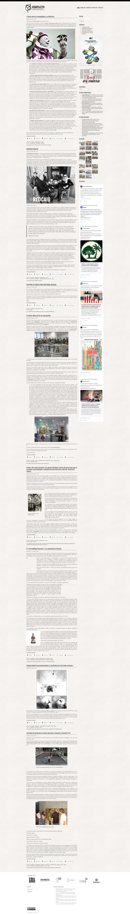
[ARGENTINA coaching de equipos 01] (82, 176)
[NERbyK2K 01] (88, 160)
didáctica (42, 143)
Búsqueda (82, 21)
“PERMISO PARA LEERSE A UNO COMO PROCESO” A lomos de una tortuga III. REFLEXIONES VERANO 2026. (92, 96)
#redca (67, 737)
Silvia (57, 742)
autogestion (37, 864)
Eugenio (32, 742)
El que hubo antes (49, 327)
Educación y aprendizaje (87, 28)
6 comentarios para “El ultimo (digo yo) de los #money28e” (37, 463)
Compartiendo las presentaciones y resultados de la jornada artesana (49, 666)
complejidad (32, 143)
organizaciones (37, 141)
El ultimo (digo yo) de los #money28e (38, 316)
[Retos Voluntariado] (82, 148)
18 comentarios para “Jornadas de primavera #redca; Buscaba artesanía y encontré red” (43, 867)
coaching (37, 658)
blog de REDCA (37, 21)
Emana (46, 23)
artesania (33, 308)
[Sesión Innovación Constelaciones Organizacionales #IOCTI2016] (82, 153)
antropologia (32, 659)
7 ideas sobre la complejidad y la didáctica (40, 17)
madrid (49, 278)
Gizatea (69, 323)
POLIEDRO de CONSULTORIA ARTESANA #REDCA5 (41, 285)
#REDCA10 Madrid (32, 149)
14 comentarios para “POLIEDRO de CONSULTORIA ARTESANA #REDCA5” (40, 311)
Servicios (88, 7)
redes (55, 726)
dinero (36, 460)
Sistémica (84, 33)
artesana (32, 278)
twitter (29, 785)
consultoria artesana (43, 278)
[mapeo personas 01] (95, 157)
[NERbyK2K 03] (95, 166)
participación (47, 460)
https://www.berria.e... (85, 217)
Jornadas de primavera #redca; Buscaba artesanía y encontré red (48, 733)
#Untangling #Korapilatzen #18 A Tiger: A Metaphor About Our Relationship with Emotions (92, 126)
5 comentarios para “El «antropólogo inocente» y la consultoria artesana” (40, 661)
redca (42, 141)
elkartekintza (37, 321)
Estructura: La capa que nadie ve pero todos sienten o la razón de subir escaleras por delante (92, 104)
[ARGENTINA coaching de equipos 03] (82, 166)
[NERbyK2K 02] (95, 153)
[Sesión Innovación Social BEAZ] (95, 148)
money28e (32, 461)
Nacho (42, 742)
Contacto (100, 7)
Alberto (72, 741)
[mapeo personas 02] (88, 152)
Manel (35, 742)
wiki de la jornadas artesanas (47, 710)
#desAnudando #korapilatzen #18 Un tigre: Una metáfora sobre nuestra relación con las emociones (92, 134)
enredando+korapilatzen (34, 8)
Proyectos (94, 7)
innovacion (47, 864)
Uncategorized (56, 460)
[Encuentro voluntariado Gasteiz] (82, 143)
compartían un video (52, 23)
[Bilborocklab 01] (88, 148)
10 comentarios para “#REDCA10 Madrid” (34, 280)
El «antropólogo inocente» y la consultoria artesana (43, 549)
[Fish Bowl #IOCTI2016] (88, 143)
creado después (73, 329)
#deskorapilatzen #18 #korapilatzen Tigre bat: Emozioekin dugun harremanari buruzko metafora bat (92, 130)
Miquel (38, 742)
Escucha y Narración (86, 29)
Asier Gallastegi (86, 94)
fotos (60, 786)
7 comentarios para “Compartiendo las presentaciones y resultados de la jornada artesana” (44, 728)
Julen (63, 773)
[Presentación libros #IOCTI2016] (95, 143)
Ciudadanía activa (86, 27)
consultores (32, 865)
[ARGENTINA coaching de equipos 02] (95, 171)
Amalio (71, 391)
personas (48, 658)
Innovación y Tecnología (87, 31)
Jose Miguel (47, 742)
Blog (78, 7)
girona (45, 865)
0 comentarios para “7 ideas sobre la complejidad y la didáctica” (38, 144)
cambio (32, 141)
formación (37, 726)
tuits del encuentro (55, 447)
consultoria (38, 143)
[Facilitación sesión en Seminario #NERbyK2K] (88, 165)
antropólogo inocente (40, 659)
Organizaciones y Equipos (87, 32)
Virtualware (46, 324)
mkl (31, 710)
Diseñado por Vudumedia (32, 912)
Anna (76, 741)
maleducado (30, 379)
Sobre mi (83, 7)
